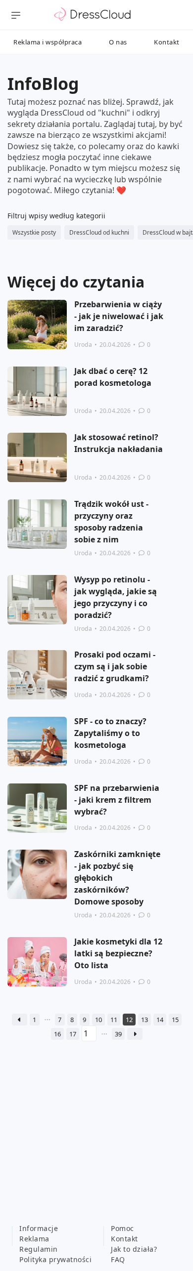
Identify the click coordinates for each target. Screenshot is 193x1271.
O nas (118, 42)
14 (159, 1019)
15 (175, 1019)
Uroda (83, 344)
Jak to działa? (134, 1249)
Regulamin (38, 1249)
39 (118, 1033)
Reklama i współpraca (47, 42)
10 (98, 1019)
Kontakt (167, 42)
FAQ (118, 1259)
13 (144, 1019)
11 (113, 1019)
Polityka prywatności (55, 1259)
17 (72, 1033)
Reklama (34, 1238)
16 (57, 1033)
